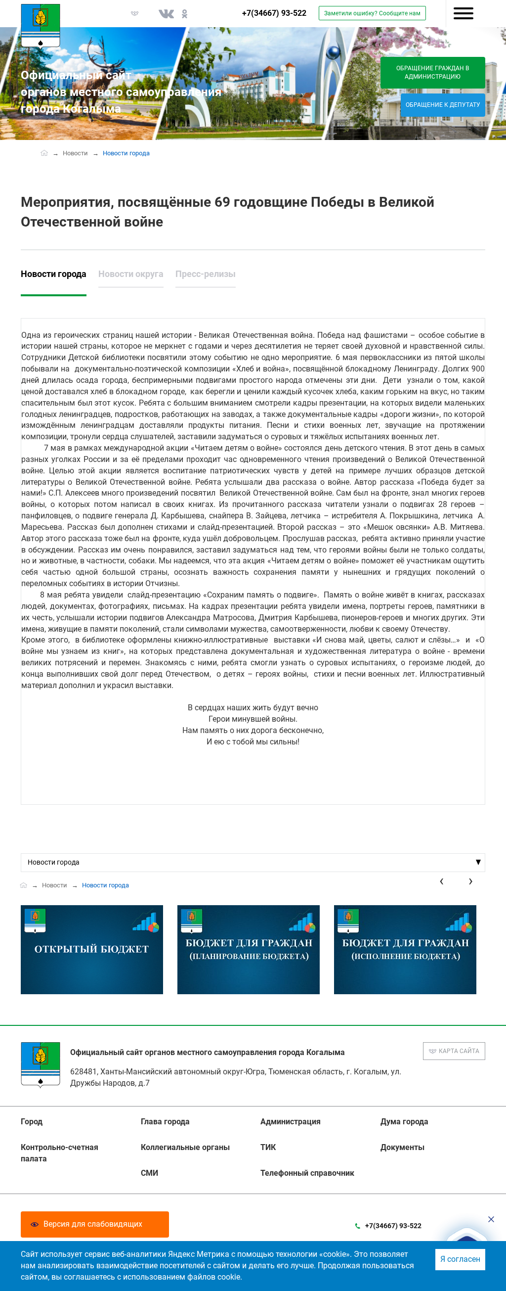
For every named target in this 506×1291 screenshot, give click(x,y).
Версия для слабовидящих (92, 1224)
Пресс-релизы (205, 274)
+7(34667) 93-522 (274, 13)
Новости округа (131, 274)
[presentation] (441, 880)
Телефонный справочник (307, 1173)
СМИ (149, 1173)
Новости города (53, 274)
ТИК (268, 1147)
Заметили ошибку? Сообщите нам (372, 13)
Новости (75, 153)
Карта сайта (459, 1051)
